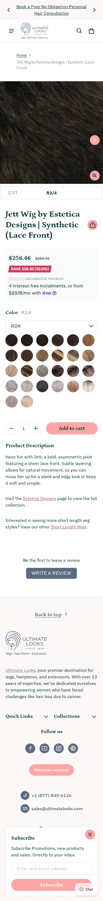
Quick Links (19, 716)
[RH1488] (11, 371)
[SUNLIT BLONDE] (88, 386)
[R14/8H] (27, 356)
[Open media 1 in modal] (51, 132)
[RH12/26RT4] (88, 371)
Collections (67, 716)
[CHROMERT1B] (11, 386)
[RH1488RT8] (73, 371)
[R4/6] (27, 340)
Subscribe (51, 885)
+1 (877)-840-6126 (52, 795)
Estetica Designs (39, 498)
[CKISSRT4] (58, 371)
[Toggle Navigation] (11, 31)
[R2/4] (11, 340)
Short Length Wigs (69, 527)
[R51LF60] (42, 371)
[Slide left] (8, 10)
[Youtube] (44, 748)
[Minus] (11, 428)
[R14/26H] (88, 356)
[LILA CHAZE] (58, 386)
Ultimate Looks (20, 670)
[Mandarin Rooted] (27, 402)
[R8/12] (73, 340)
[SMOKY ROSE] (73, 386)
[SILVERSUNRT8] (27, 386)
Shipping (16, 278)
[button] (79, 31)
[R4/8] (42, 340)
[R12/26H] (42, 356)
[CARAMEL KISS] (27, 371)
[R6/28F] (11, 356)
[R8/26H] (58, 356)
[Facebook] (30, 748)
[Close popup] (90, 834)
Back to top (48, 615)
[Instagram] (59, 748)
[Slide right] (94, 10)
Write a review (51, 573)
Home (21, 55)
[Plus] (36, 428)
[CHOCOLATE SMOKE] (42, 386)
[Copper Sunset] (11, 402)
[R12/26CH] (73, 356)
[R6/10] (58, 340)
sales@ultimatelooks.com (57, 808)
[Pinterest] (73, 748)
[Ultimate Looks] (34, 31)
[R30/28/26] (88, 340)
